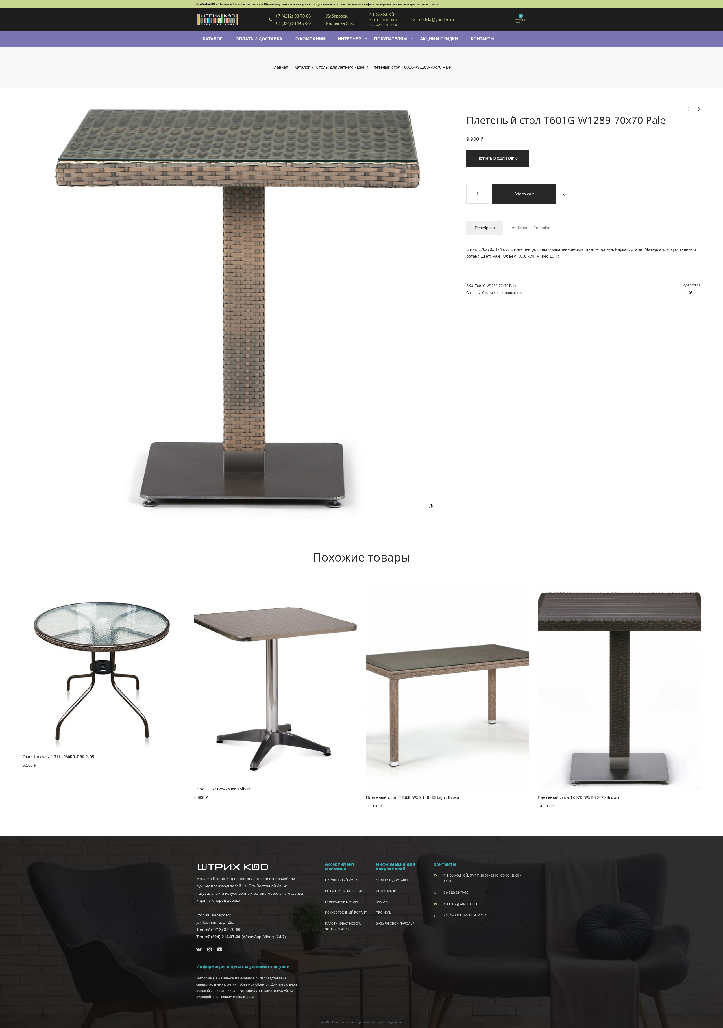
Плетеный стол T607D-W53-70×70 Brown (578, 797)
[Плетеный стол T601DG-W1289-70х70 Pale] (689, 109)
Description (485, 227)
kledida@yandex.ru (460, 904)
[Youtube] (219, 949)
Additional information (531, 227)
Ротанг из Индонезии (344, 891)
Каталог (302, 67)
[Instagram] (209, 949)
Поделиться (690, 285)
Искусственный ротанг (346, 912)
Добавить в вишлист (564, 194)
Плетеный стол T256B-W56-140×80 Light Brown (413, 797)
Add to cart (524, 194)
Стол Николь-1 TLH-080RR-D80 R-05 (58, 756)
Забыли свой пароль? (395, 923)
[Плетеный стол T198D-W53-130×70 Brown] (697, 109)
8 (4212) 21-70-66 (455, 892)
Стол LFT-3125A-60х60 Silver (222, 789)
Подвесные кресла (341, 901)
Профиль (383, 912)
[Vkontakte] (199, 949)
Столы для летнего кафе (340, 67)
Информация (387, 891)
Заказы (382, 901)
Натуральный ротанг (343, 880)
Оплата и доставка (392, 880)
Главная (280, 67)
